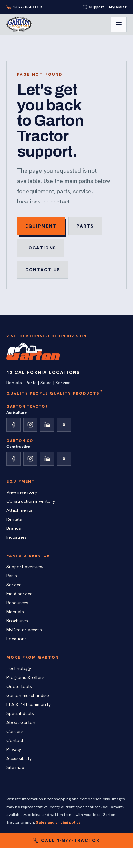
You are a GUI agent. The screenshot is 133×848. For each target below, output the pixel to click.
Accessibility (19, 758)
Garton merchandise (27, 695)
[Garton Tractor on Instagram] (30, 425)
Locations (40, 248)
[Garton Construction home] (33, 351)
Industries (16, 537)
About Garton (20, 722)
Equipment (40, 226)
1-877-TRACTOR (27, 7)
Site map (15, 767)
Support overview (24, 567)
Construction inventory (30, 501)
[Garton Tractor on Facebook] (13, 425)
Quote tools (19, 686)
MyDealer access (24, 630)
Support (96, 7)
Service (14, 585)
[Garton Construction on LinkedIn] (47, 459)
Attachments (19, 510)
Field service (19, 594)
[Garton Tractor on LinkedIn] (47, 425)
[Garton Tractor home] (19, 24)
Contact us (42, 270)
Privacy (13, 749)
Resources (17, 603)
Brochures (17, 621)
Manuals (15, 612)
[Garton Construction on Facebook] (13, 459)
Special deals (20, 713)
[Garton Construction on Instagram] (30, 459)
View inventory (21, 492)
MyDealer (118, 7)
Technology (18, 668)
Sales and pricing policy (58, 822)
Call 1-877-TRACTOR (70, 840)
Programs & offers (25, 677)
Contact (14, 740)
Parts (85, 226)
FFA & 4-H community (28, 704)
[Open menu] (119, 24)
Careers (15, 731)
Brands (13, 528)
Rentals (14, 519)
